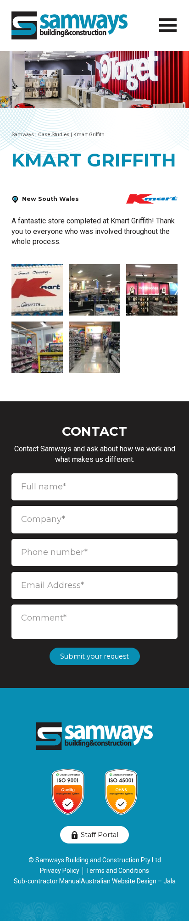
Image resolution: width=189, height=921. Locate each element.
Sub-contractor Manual (47, 881)
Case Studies (53, 135)
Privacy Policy (59, 870)
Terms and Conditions (117, 870)
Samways (22, 135)
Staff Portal (99, 835)
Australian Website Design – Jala (128, 881)
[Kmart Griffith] (37, 290)
